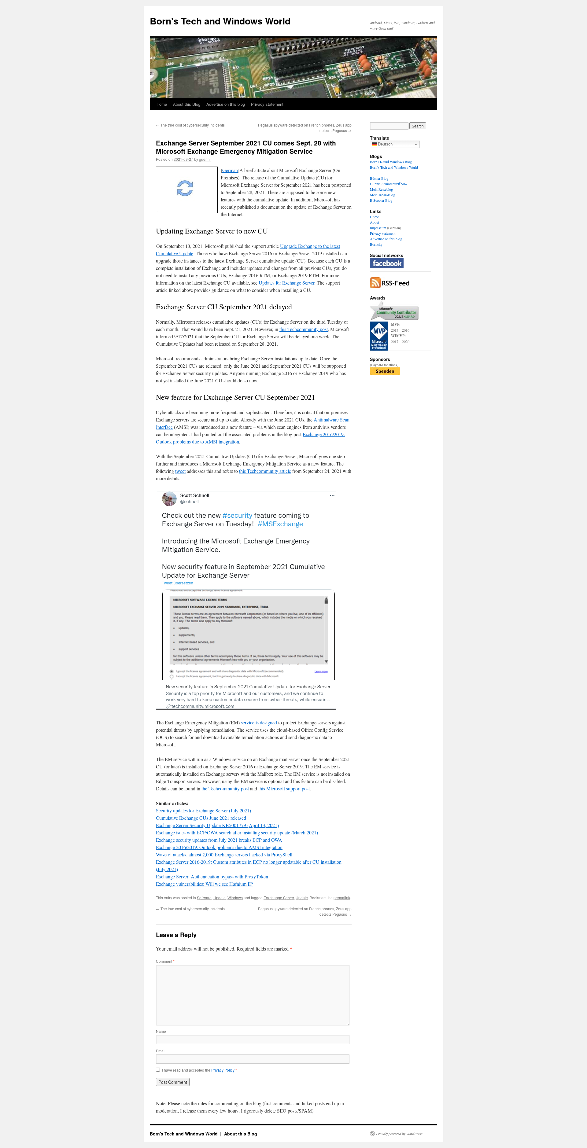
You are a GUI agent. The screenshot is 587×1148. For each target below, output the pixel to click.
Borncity (376, 244)
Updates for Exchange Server (286, 282)
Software (204, 897)
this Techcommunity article (265, 471)
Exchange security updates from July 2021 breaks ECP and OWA (219, 840)
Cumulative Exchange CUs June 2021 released (201, 818)
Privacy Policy (223, 1070)
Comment (165, 961)
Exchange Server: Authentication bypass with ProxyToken (212, 876)
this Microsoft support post (284, 788)
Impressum (378, 227)
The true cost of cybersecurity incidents (190, 124)
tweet (180, 471)
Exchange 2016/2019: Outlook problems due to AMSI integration (219, 847)
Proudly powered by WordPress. (399, 1133)
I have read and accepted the (199, 1070)
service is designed (259, 722)
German (230, 170)
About (374, 222)
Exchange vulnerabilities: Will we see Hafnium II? (204, 884)
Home (162, 104)
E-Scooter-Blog (381, 200)
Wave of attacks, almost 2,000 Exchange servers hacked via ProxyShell (224, 854)
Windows (235, 897)
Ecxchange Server (279, 897)
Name (161, 1031)
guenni (205, 159)
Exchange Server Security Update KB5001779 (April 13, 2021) (217, 825)
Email (160, 1050)
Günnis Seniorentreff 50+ (388, 183)
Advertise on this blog (225, 104)
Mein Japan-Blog (382, 194)
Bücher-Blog (379, 178)
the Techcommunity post (225, 788)
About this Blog (186, 104)
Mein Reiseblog (381, 189)
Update (219, 897)
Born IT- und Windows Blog (391, 161)
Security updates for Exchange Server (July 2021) (203, 810)
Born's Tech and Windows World (220, 20)
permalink (342, 897)
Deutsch (385, 144)
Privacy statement (267, 104)
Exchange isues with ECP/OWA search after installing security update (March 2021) (237, 832)
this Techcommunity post (303, 329)
